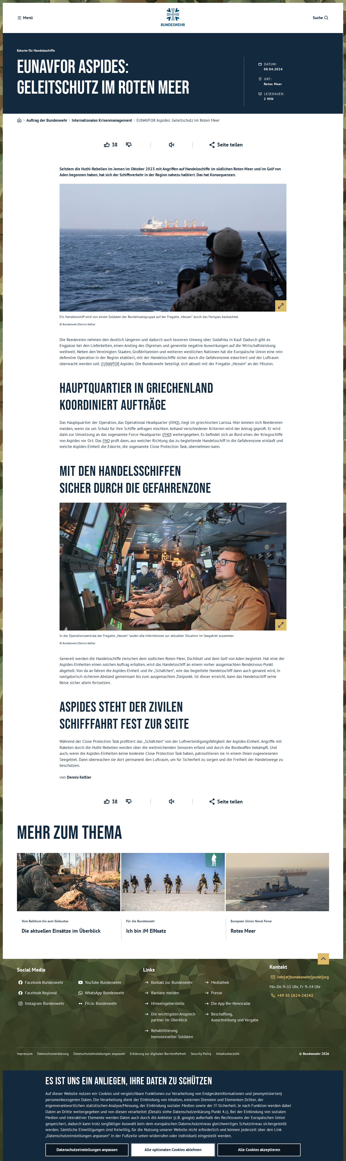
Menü (28, 17)
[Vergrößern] (280, 306)
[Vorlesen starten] (171, 144)
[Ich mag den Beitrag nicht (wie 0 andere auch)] (129, 144)
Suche (318, 17)
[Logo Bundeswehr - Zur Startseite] (173, 18)
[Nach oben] (323, 959)
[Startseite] (19, 120)
